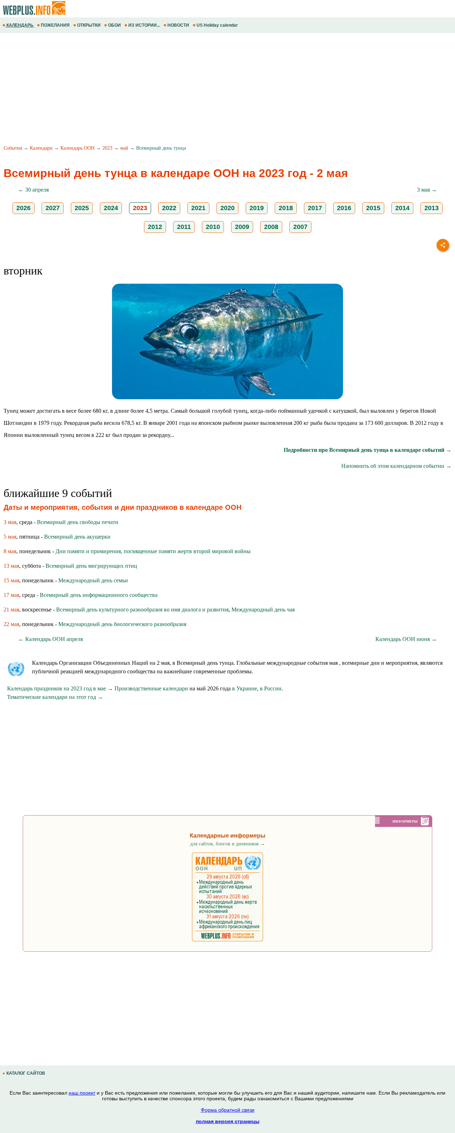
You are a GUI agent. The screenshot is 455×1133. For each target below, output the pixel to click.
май (124, 148)
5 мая (10, 537)
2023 (107, 148)
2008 (271, 226)
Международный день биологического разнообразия (122, 624)
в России (271, 688)
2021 (198, 208)
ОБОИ (114, 25)
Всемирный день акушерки (77, 537)
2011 (184, 226)
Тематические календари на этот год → (55, 697)
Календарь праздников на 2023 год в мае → (60, 688)
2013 (431, 208)
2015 (373, 208)
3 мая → (427, 190)
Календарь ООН (77, 148)
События (13, 148)
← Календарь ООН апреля (50, 639)
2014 (402, 208)
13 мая (11, 566)
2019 (257, 208)
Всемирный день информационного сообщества (98, 595)
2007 (300, 226)
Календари (41, 148)
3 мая (10, 522)
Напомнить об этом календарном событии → (396, 466)
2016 (344, 208)
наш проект (82, 1093)
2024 (111, 208)
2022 (169, 208)
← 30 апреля (33, 190)
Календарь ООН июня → (406, 639)
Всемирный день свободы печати (77, 522)
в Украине (244, 688)
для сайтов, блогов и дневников (227, 843)
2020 (227, 208)
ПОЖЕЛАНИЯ (55, 25)
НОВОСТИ (178, 25)
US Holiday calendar (217, 25)
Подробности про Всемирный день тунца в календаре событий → (367, 450)
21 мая (11, 609)
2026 (23, 208)
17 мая (11, 595)
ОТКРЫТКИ (89, 25)
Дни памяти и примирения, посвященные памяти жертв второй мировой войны (153, 551)
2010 (213, 226)
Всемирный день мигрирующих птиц (91, 566)
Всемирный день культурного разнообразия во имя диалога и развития (142, 609)
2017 (315, 208)
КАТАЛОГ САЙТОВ (25, 1073)
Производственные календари (151, 688)
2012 (155, 226)
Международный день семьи (93, 580)
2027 (53, 208)
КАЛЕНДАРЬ (19, 25)
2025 (82, 208)
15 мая (11, 580)
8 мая (10, 551)
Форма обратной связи (228, 1110)
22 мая (11, 624)
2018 (286, 208)
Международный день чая (263, 609)
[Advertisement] (213, 90)
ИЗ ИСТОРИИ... (144, 25)
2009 (242, 226)
